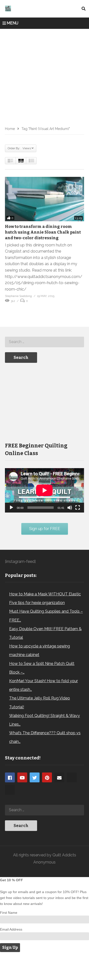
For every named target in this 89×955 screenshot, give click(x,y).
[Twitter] (35, 777)
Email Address (11, 929)
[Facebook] (10, 777)
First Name (8, 913)
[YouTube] (22, 777)
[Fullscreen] (77, 507)
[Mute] (69, 507)
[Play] (11, 507)
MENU (12, 23)
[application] (44, 490)
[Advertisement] (44, 75)
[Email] (59, 777)
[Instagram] (72, 777)
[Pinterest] (47, 777)
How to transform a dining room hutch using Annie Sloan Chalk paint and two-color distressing (43, 232)
